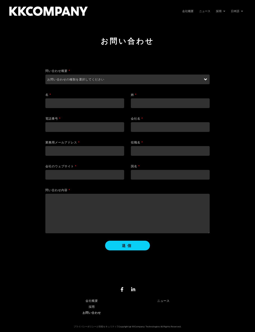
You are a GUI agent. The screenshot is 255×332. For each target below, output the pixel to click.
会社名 (137, 118)
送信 (127, 245)
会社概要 (187, 11)
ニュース (204, 11)
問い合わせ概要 (57, 71)
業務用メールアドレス (62, 142)
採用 (219, 11)
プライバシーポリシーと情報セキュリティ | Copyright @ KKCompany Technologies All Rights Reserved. (127, 326)
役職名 (137, 142)
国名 (135, 166)
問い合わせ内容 (57, 190)
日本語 (235, 11)
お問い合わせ (92, 312)
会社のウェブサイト (60, 166)
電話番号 (52, 118)
